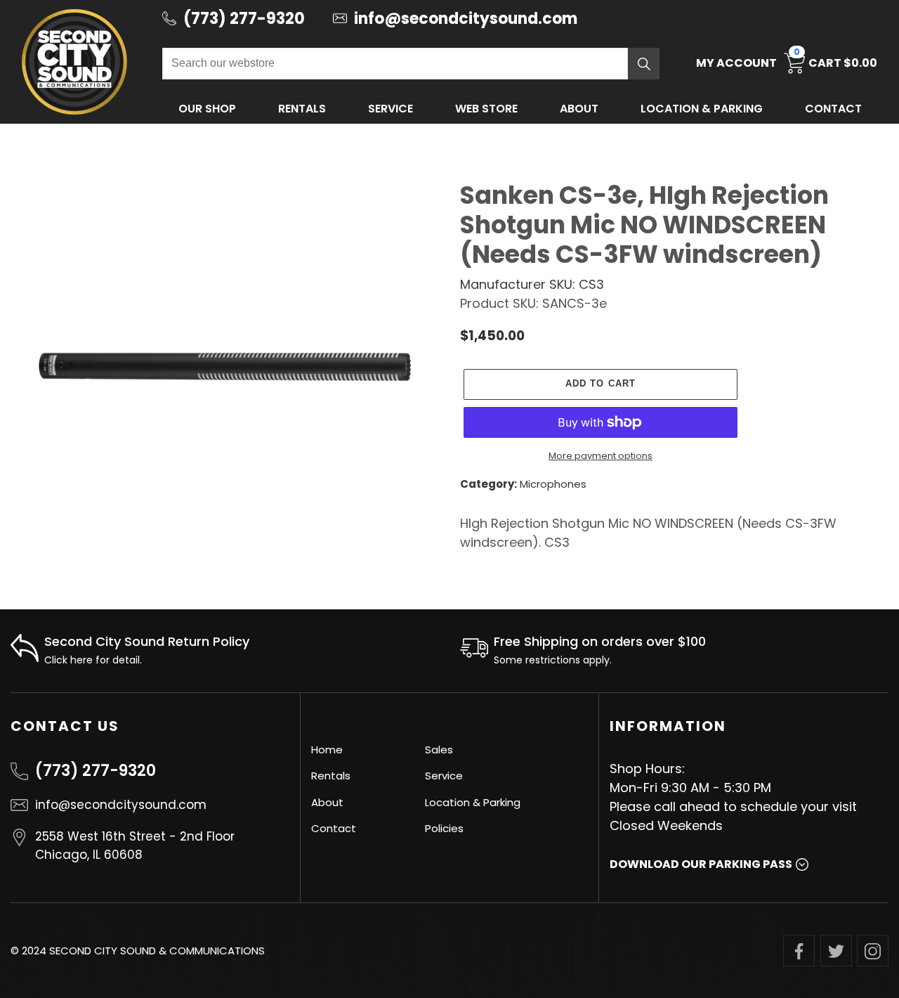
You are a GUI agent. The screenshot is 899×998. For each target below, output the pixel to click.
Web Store (486, 109)
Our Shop (207, 109)
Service (390, 109)
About (579, 109)
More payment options (600, 455)
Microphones (553, 484)
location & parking (702, 109)
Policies (444, 828)
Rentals (302, 109)
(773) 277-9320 (95, 771)
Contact (833, 109)
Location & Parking (472, 802)
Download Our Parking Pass (701, 864)
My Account (736, 63)
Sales (439, 749)
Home (327, 749)
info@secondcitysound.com (120, 804)
